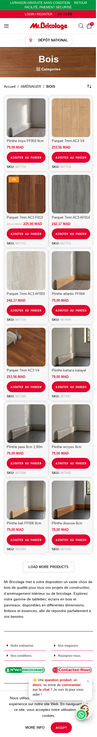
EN (65, 14)
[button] (25, 646)
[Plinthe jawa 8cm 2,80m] (26, 423)
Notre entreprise (22, 645)
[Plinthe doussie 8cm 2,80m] (71, 500)
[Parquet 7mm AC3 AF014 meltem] (71, 194)
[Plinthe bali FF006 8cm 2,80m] (26, 500)
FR (70, 14)
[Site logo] (48, 26)
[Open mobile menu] (6, 26)
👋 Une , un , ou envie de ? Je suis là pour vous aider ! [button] (61, 687)
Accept (61, 727)
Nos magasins (68, 645)
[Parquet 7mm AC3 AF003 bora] (26, 270)
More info (35, 727)
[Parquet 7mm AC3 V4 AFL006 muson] (71, 117)
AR (60, 14)
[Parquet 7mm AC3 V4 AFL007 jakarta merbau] (26, 347)
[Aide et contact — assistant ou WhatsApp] (84, 711)
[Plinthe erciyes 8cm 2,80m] (71, 423)
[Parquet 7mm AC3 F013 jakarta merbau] (26, 194)
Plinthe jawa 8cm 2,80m (25, 447)
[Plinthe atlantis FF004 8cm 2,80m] (71, 270)
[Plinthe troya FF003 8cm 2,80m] (26, 117)
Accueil (10, 86)
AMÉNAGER (31, 86)
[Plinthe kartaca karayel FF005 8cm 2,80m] (71, 347)
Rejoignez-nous (69, 656)
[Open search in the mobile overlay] (81, 25)
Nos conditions (21, 656)
